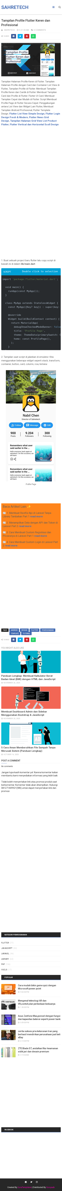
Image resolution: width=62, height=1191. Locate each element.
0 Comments (40, 30)
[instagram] (36, 1182)
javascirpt (6, 948)
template (15, 633)
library (5, 959)
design (24, 630)
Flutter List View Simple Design (27, 113)
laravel (5, 954)
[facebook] (26, 1182)
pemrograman (48, 630)
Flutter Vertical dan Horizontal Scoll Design (34, 124)
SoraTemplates (24, 1187)
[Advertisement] (31, 157)
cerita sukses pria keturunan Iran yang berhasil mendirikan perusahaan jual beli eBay (39, 1034)
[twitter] (31, 1182)
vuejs (4, 970)
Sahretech (14, 7)
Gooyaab (50, 1187)
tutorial (26, 633)
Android (14, 630)
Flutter (34, 630)
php (3, 964)
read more (36, 516)
